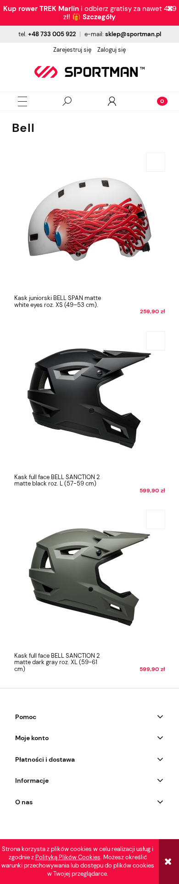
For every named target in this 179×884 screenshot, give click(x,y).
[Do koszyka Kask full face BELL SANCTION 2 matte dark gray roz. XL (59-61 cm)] (155, 519)
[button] (22, 101)
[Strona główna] (89, 72)
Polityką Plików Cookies (68, 857)
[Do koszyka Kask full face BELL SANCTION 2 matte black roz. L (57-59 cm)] (155, 341)
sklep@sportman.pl (133, 34)
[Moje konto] (112, 101)
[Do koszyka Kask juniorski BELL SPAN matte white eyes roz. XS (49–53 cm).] (155, 162)
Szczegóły (99, 17)
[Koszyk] (156, 101)
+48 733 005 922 (52, 34)
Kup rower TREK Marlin (41, 8)
